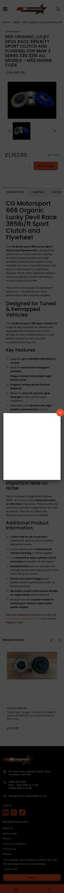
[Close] (60, 413)
